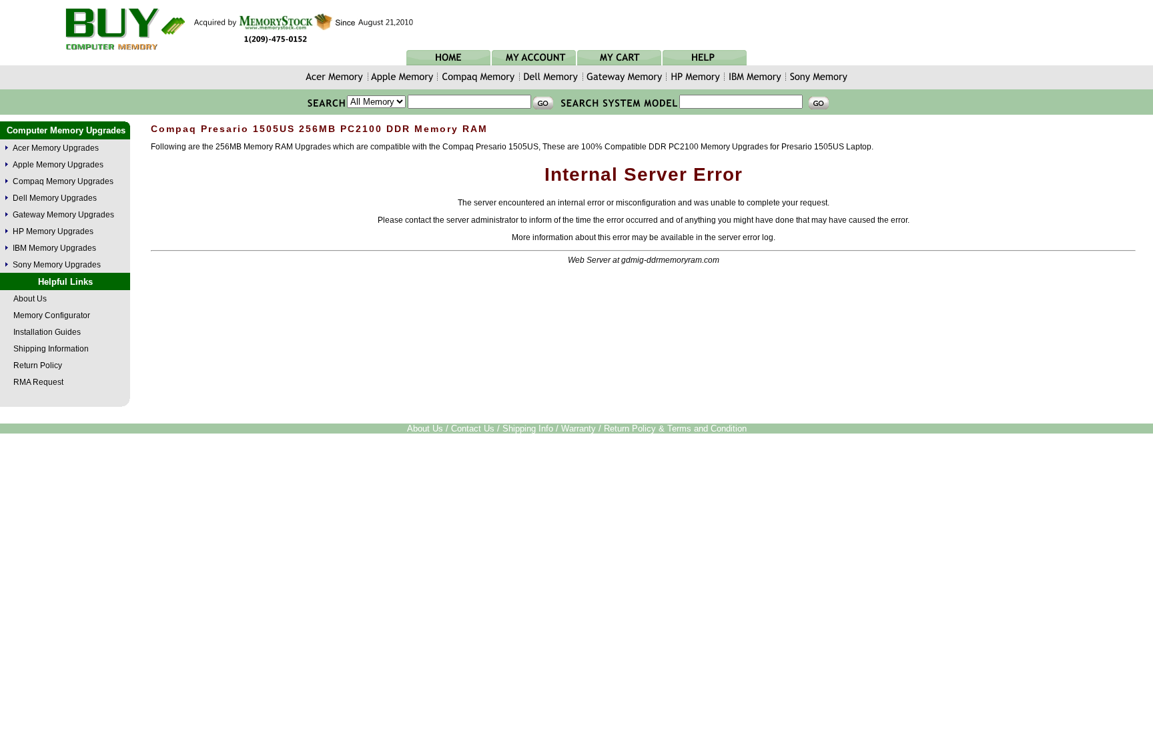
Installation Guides (47, 332)
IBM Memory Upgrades (54, 248)
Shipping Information (51, 348)
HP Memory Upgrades (53, 231)
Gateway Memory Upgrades (63, 214)
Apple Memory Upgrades (58, 164)
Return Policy (37, 365)
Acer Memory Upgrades (56, 148)
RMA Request (38, 382)
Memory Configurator (51, 315)
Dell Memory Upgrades (55, 198)
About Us (30, 298)
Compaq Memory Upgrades (63, 181)
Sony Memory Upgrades (57, 264)
